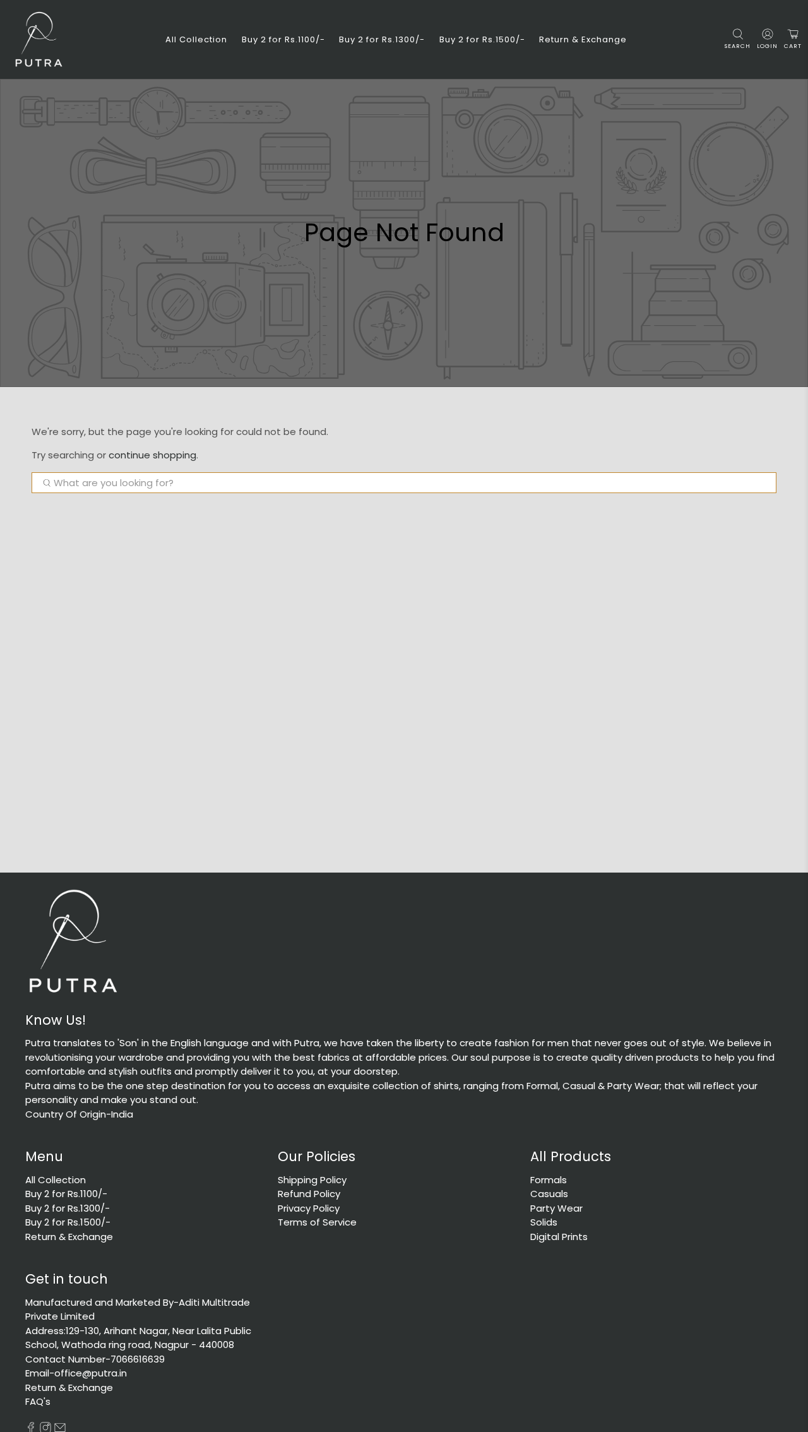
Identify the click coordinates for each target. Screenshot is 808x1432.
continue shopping (152, 455)
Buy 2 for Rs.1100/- (283, 39)
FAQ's (37, 1401)
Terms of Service (317, 1222)
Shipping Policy (312, 1179)
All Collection (196, 39)
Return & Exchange (583, 39)
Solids (543, 1222)
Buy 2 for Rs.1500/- (482, 39)
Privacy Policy (309, 1208)
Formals (548, 1179)
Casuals (549, 1193)
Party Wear (556, 1208)
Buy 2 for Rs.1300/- (382, 39)
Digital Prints (559, 1236)
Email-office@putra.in (76, 1373)
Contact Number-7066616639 (95, 1359)
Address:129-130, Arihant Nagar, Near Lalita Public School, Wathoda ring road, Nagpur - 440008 (138, 1338)
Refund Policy (309, 1193)
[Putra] (38, 39)
